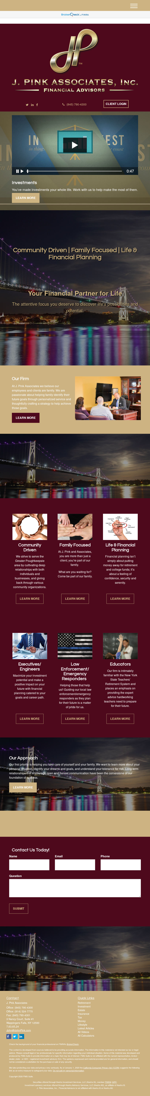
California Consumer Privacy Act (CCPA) (101, 1067)
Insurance (83, 1013)
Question (15, 876)
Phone (105, 856)
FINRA (108, 1082)
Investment (84, 1006)
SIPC (114, 1082)
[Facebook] (37, 105)
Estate (81, 1010)
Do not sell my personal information (68, 1070)
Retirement (84, 1003)
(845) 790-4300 (77, 104)
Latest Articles (86, 1028)
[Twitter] (27, 105)
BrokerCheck (73, 1044)
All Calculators (86, 1035)
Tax (80, 1017)
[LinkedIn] (32, 105)
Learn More (26, 198)
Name (13, 856)
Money (82, 1021)
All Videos (83, 1032)
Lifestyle (82, 1024)
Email (59, 856)
